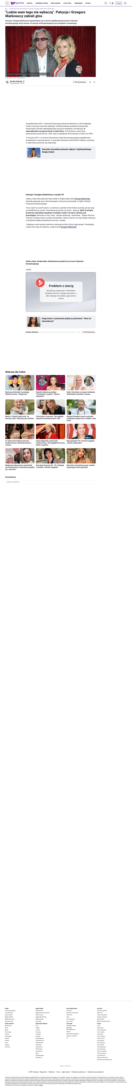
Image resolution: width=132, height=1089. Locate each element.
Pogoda (7, 1044)
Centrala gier (39, 1051)
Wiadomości (8, 1025)
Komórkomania (40, 1040)
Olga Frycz (100, 1012)
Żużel (37, 1053)
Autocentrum (39, 1047)
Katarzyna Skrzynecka (72, 1012)
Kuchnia (38, 1030)
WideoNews (78, 3)
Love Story (67, 3)
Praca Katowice (101, 1049)
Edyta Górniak (39, 1010)
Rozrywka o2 (39, 1057)
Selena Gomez (39, 1015)
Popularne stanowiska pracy (104, 1059)
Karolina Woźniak (16, 81)
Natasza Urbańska (102, 1017)
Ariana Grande (8, 1015)
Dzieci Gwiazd (55, 3)
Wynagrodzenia (40, 1055)
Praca (6, 1042)
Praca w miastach (102, 1051)
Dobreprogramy (40, 1038)
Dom (37, 1025)
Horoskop (38, 1032)
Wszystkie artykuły (71, 1025)
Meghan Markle (9, 1017)
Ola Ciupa (69, 1010)
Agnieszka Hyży (9, 1021)
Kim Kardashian (70, 1019)
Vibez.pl (68, 1031)
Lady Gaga (38, 1021)
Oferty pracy (100, 1027)
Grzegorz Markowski (68, 227)
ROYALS (88, 3)
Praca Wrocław (101, 1036)
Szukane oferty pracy (102, 1057)
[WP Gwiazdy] (19, 3)
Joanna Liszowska (102, 1015)
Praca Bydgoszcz (101, 1047)
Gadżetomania (39, 1042)
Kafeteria (38, 1036)
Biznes (6, 1030)
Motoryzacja (8, 1036)
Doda (67, 1017)
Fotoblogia (38, 1044)
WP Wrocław (39, 1049)
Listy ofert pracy (101, 1055)
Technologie (8, 1032)
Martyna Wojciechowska (103, 1021)
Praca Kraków (100, 1032)
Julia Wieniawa (9, 1012)
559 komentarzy (80, 82)
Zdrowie (7, 1040)
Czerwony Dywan (41, 3)
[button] (111, 3)
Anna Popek (69, 1021)
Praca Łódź (100, 1034)
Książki (37, 1027)
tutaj (41, 1085)
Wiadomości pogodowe (72, 1033)
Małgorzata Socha (9, 1019)
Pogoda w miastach (71, 1036)
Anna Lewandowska (10, 1010)
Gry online (7, 1047)
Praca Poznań (101, 1038)
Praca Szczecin (101, 1042)
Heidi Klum (69, 1015)
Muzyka (29, 3)
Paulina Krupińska (102, 1010)
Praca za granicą (101, 1053)
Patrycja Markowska (82, 199)
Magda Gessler (39, 1019)
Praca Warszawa (101, 1030)
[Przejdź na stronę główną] (7, 5)
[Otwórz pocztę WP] (105, 3)
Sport (6, 1027)
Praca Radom (100, 1040)
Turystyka (38, 1034)
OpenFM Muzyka (70, 1029)
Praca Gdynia (100, 1044)
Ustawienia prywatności (95, 1072)
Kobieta (7, 1038)
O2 (67, 1038)
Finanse (7, 1034)
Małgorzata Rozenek (41, 1017)
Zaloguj (119, 3)
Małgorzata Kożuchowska (42, 1012)
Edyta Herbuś (100, 1019)
